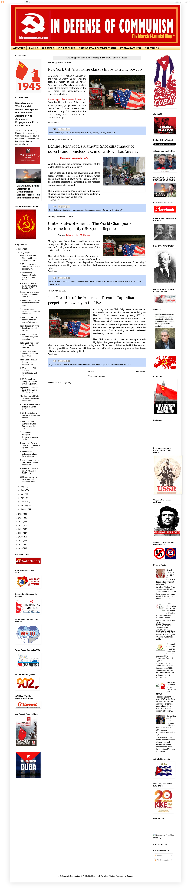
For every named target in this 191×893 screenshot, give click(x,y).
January (24, 509)
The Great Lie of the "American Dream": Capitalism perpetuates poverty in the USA (91, 300)
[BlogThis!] (61, 129)
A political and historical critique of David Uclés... (30, 406)
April (23, 498)
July (23, 486)
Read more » (53, 122)
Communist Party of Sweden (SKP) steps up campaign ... (30, 445)
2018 (20, 540)
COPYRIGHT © (152, 48)
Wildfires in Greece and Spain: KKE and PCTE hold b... (30, 470)
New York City (86, 133)
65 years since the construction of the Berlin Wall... (29, 353)
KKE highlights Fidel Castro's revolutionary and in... (28, 371)
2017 (20, 544)
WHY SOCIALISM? (66, 48)
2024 (20, 518)
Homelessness (78, 210)
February (25, 505)
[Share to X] (64, 129)
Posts (159, 855)
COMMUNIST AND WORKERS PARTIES (97, 48)
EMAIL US (33, 48)
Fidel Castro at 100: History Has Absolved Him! (28, 362)
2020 (20, 533)
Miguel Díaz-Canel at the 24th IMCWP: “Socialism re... (29, 389)
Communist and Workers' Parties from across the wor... (28, 425)
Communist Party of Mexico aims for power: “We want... (29, 319)
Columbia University (71, 133)
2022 (20, 525)
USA (121, 210)
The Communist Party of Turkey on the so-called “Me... (29, 398)
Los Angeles (90, 210)
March (24, 501)
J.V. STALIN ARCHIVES (130, 48)
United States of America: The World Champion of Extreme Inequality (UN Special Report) (91, 226)
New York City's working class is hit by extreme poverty (95, 69)
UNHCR (132, 281)
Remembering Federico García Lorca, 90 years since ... (28, 276)
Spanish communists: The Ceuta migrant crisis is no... (29, 462)
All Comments (162, 860)
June (23, 490)
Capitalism (58, 133)
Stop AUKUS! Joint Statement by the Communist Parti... (29, 258)
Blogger (130, 876)
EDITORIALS (48, 48)
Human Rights (95, 281)
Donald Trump (69, 281)
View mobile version (96, 376)
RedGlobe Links (160, 844)
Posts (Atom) (65, 382)
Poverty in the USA (107, 133)
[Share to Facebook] (66, 129)
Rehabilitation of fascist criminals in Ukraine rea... (30, 302)
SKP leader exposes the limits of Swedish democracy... (29, 266)
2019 (20, 537)
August (24, 252)
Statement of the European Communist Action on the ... (29, 435)
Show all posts (120, 58)
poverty (96, 133)
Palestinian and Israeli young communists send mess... (29, 294)
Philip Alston (107, 281)
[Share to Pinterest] (69, 129)
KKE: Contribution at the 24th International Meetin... (30, 415)
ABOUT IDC (19, 48)
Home (91, 371)
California (57, 210)
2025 (20, 514)
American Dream (60, 365)
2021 (20, 529)
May (23, 494)
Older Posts (140, 371)
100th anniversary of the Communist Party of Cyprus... (28, 479)
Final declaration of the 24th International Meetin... (29, 328)
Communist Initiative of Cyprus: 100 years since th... (29, 336)
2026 (20, 249)
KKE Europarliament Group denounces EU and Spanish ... (29, 381)
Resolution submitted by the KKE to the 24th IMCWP (29, 285)
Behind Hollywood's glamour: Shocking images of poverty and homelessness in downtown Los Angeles (93, 148)
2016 (20, 548)
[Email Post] (54, 129)
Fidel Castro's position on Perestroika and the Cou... (29, 345)
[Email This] (59, 129)
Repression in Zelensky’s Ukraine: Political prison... (29, 453)
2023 (20, 521)
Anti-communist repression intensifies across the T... (30, 311)
